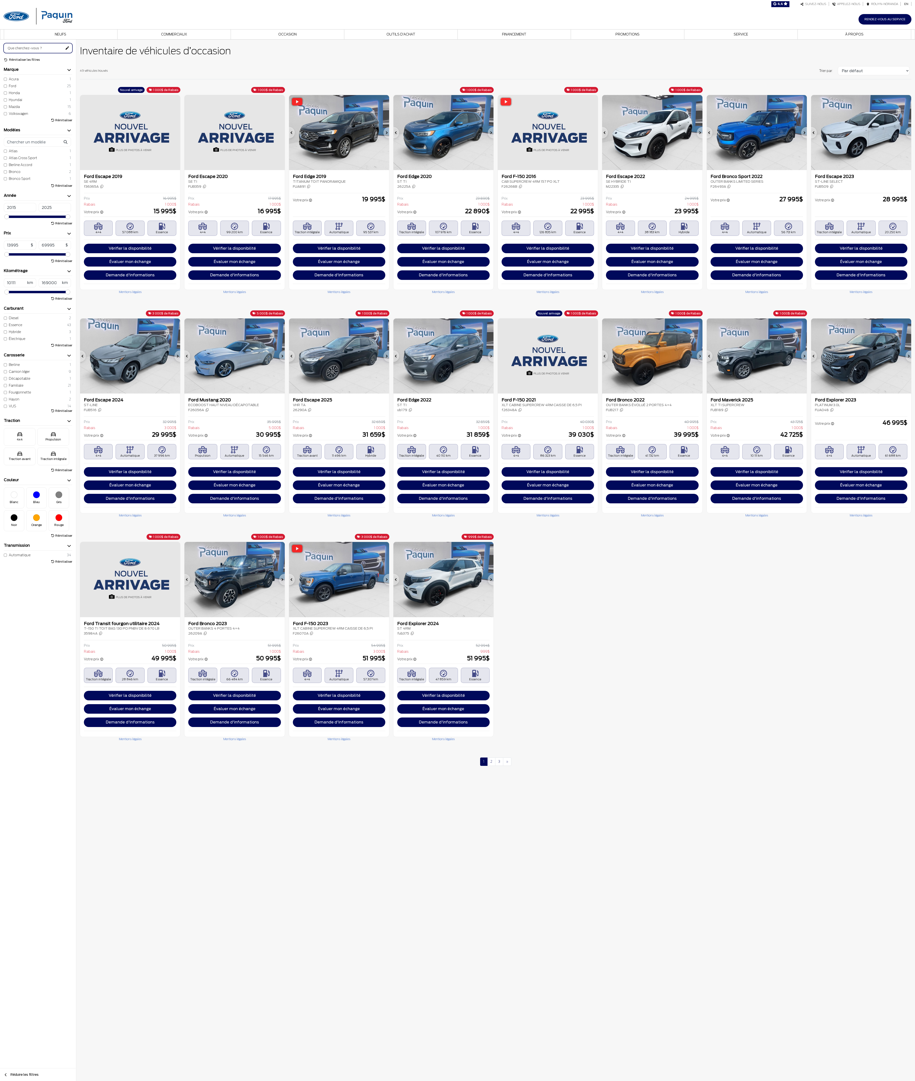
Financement (514, 34)
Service (741, 34)
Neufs (60, 34)
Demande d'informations (130, 275)
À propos (854, 34)
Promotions (627, 34)
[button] (94, 186)
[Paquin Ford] (38, 15)
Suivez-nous (815, 4)
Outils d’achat (400, 34)
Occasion (287, 34)
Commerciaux (174, 34)
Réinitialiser (63, 120)
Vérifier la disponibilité (130, 248)
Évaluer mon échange (130, 261)
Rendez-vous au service (884, 19)
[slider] (6, 216)
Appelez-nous (848, 4)
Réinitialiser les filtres (24, 59)
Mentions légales (130, 292)
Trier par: (826, 71)
